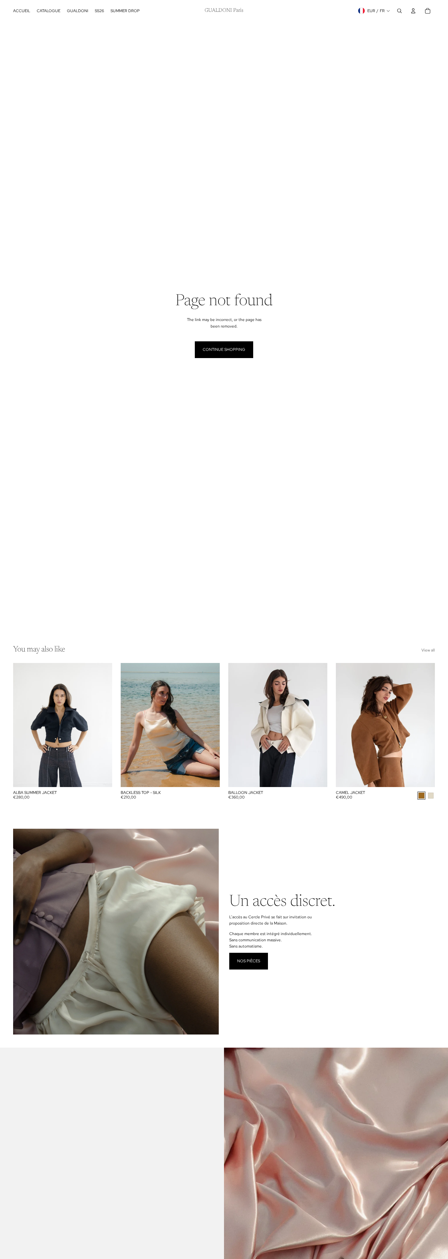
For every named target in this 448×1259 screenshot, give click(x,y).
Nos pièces (248, 961)
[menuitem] (21, 11)
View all (428, 650)
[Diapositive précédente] (23, 725)
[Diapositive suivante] (102, 725)
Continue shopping (224, 349)
